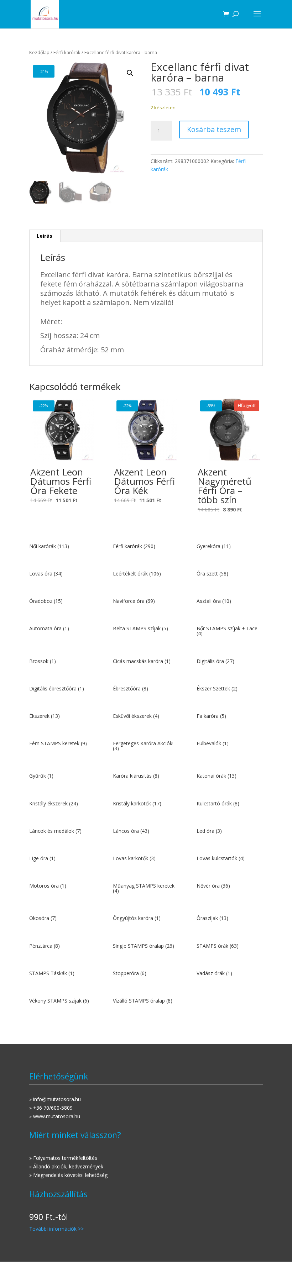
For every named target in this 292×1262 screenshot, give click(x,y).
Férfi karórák (66, 52)
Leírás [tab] (44, 235)
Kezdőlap (39, 52)
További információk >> (56, 1228)
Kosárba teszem (214, 129)
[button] (130, 73)
